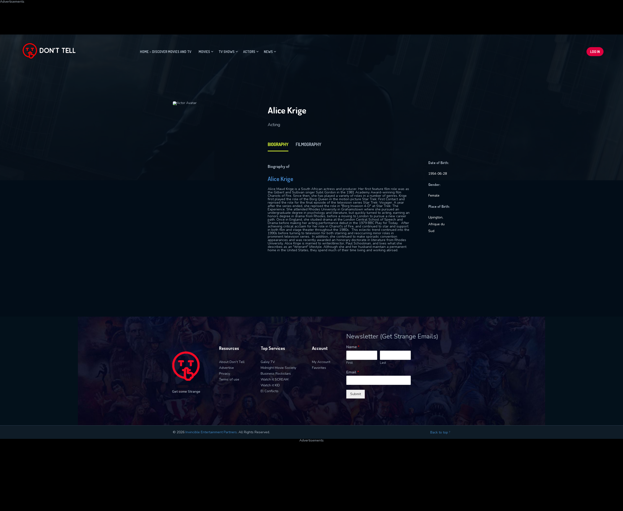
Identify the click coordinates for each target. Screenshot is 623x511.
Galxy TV (268, 362)
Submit (355, 394)
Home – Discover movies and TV (165, 52)
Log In (595, 52)
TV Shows (227, 52)
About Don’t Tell (232, 362)
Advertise (226, 367)
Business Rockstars (276, 373)
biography (278, 144)
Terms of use (229, 379)
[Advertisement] (118, 14)
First (349, 363)
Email (352, 372)
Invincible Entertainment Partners (211, 432)
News (268, 52)
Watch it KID (270, 385)
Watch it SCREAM (274, 379)
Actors (249, 52)
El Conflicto (269, 391)
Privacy (224, 373)
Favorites (319, 367)
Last (383, 363)
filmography (308, 144)
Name (352, 347)
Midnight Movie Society (278, 367)
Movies (204, 52)
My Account (321, 362)
